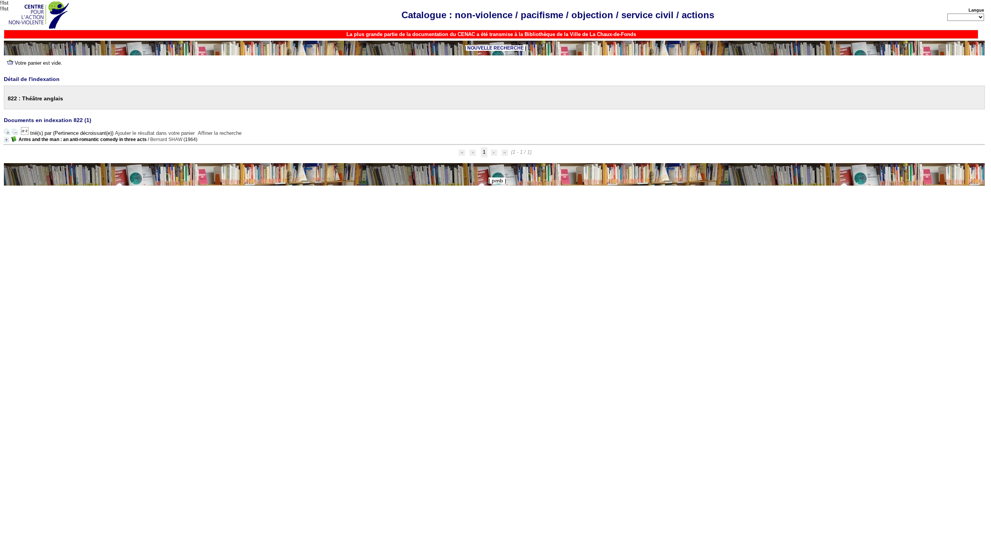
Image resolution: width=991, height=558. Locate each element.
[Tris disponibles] (25, 133)
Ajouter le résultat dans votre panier (155, 133)
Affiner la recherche (220, 133)
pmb (497, 180)
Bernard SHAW (166, 139)
